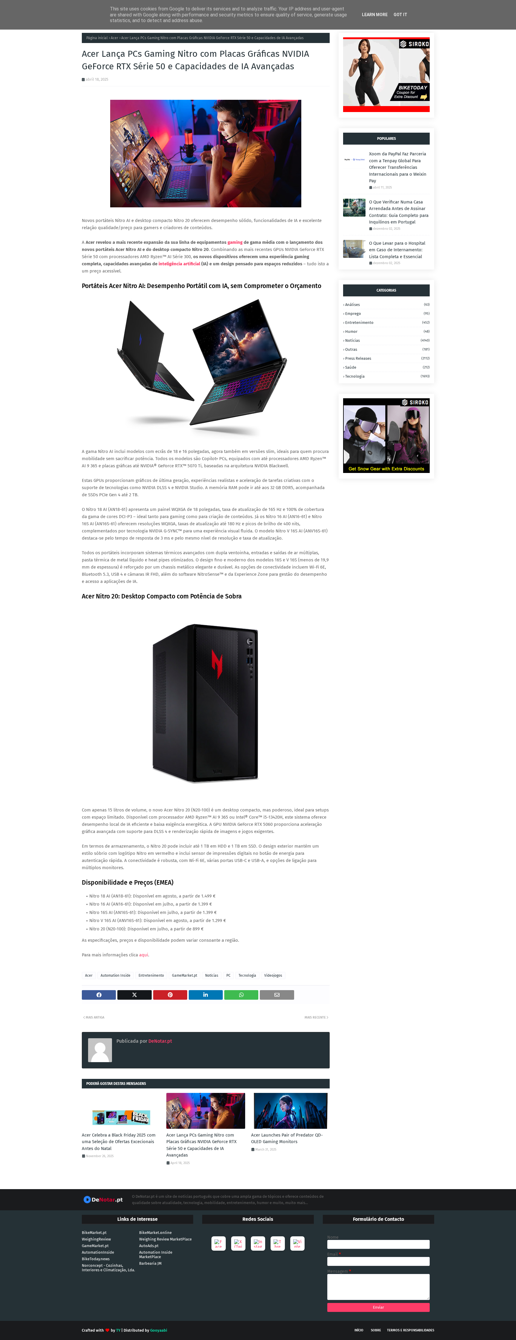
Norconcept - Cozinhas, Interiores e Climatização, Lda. (108, 1267)
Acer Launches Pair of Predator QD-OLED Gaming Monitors (287, 1138)
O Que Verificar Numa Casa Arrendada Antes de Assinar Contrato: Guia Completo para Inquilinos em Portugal (399, 212)
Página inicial (97, 38)
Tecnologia (247, 975)
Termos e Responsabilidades (410, 1330)
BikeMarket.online (155, 1232)
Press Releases (387, 358)
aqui (143, 955)
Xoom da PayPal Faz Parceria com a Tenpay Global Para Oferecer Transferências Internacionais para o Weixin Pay (397, 167)
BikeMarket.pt (94, 1232)
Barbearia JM (150, 1263)
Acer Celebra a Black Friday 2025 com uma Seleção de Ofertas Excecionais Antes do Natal (119, 1141)
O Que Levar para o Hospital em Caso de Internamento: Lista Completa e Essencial (397, 250)
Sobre (376, 1330)
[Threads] (278, 1243)
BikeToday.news (96, 1259)
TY (118, 1330)
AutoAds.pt (149, 1245)
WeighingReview (96, 1239)
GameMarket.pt (184, 975)
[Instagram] (258, 1243)
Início (358, 1330)
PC (228, 975)
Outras (387, 349)
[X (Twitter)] (238, 1243)
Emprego (387, 313)
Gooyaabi (158, 1330)
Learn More (375, 14)
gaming (235, 242)
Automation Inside (115, 975)
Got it (400, 14)
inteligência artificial (179, 264)
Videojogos (273, 975)
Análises (387, 304)
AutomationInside (98, 1252)
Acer (114, 38)
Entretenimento (151, 975)
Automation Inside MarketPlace (155, 1254)
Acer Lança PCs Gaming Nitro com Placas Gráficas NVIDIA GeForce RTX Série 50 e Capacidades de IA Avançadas (201, 1145)
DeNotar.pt (159, 1041)
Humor (387, 331)
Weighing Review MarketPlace (165, 1239)
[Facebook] (218, 1243)
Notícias (211, 975)
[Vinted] (297, 1243)
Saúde (387, 367)
